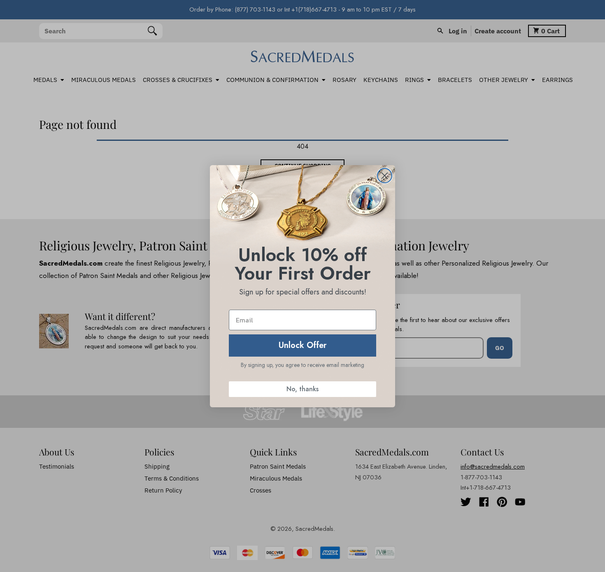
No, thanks (302, 389)
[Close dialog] (384, 175)
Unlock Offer (303, 345)
